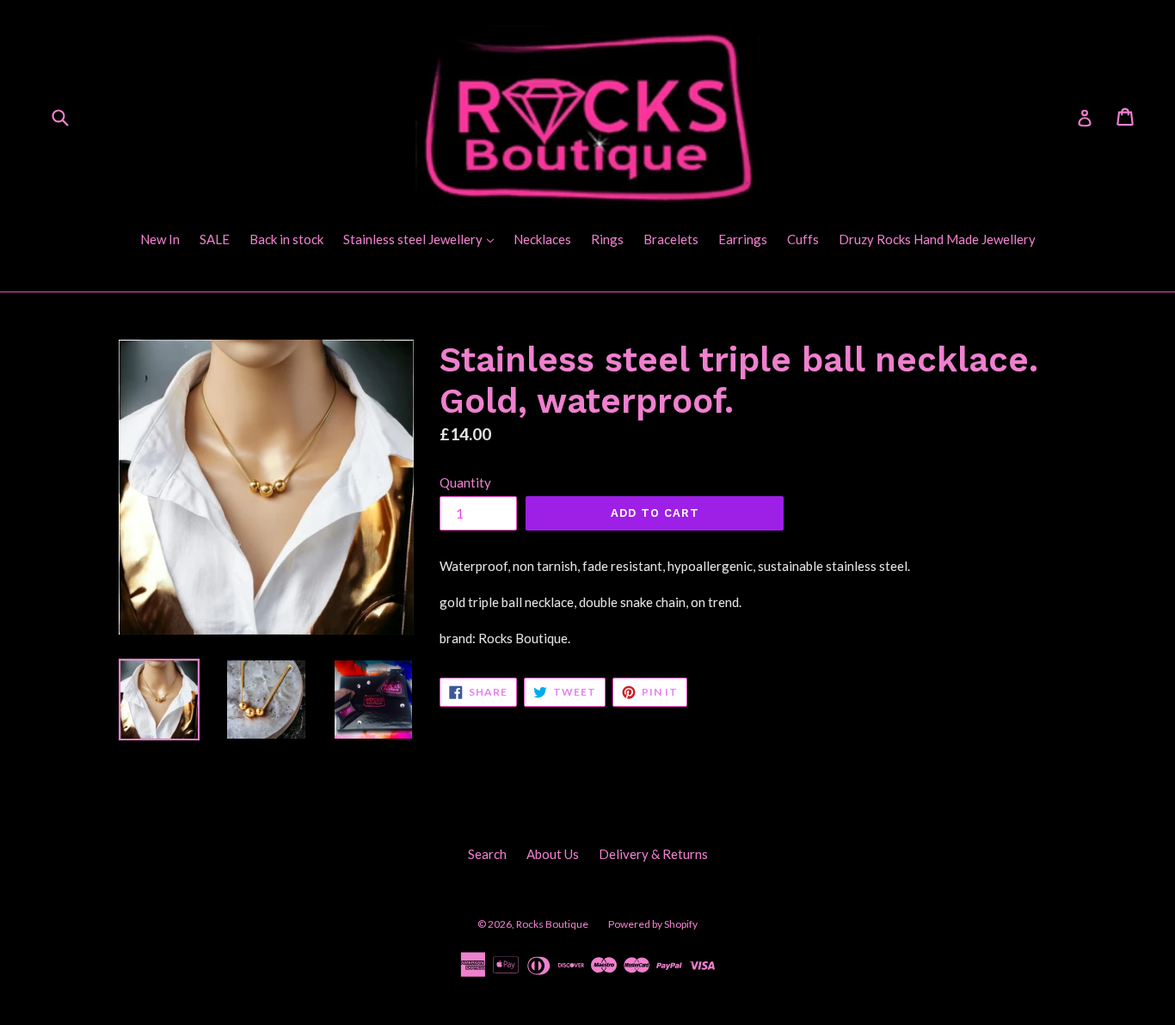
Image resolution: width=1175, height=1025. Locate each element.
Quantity (465, 482)
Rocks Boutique (552, 924)
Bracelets (670, 239)
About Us (552, 854)
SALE (215, 239)
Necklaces (542, 239)
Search (487, 854)
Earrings (742, 239)
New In (160, 239)
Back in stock (286, 239)
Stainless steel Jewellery (422, 238)
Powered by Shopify (653, 924)
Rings (607, 239)
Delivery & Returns (653, 854)
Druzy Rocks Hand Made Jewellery (937, 239)
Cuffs (803, 239)
